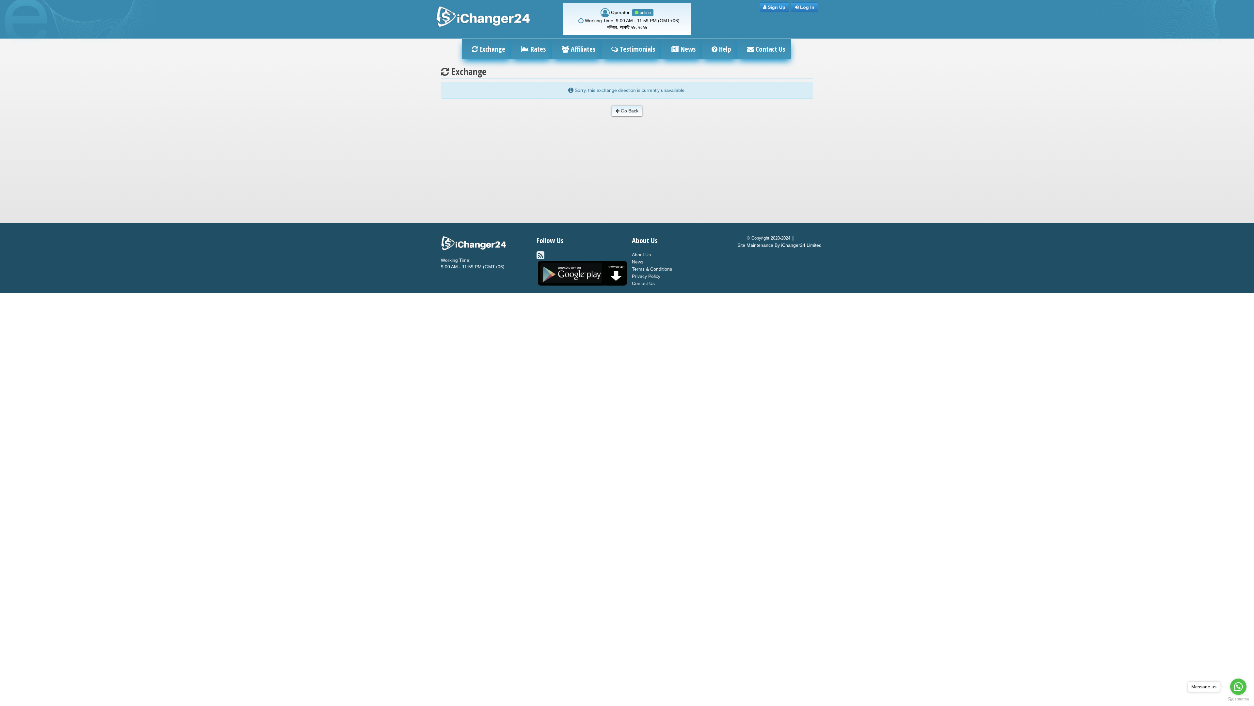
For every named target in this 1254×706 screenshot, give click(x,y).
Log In (806, 7)
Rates (537, 49)
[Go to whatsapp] (1238, 687)
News (687, 49)
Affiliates (582, 49)
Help (724, 49)
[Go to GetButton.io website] (1238, 699)
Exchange (491, 49)
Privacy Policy (646, 276)
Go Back (628, 110)
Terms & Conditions (652, 269)
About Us (641, 254)
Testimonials (636, 49)
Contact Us (769, 49)
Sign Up (775, 7)
